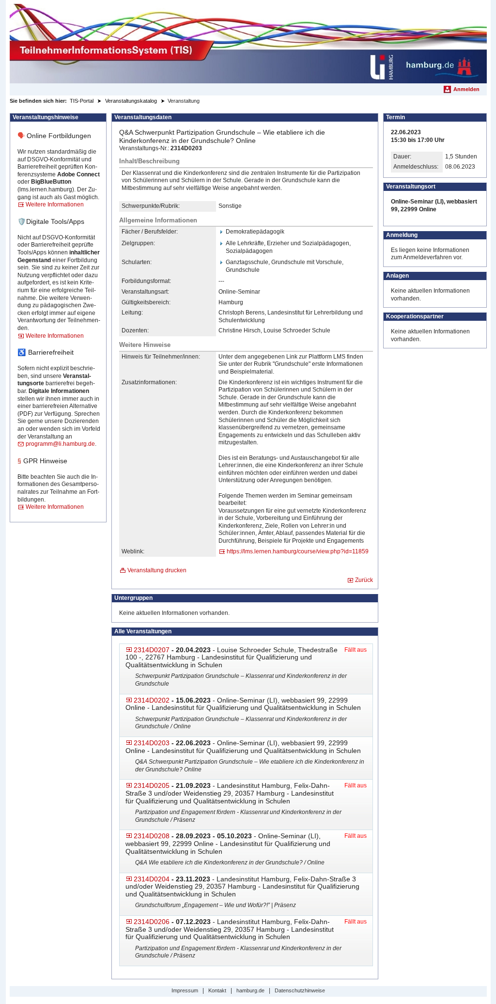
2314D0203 (152, 743)
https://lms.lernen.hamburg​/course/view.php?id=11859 (298, 551)
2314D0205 (152, 785)
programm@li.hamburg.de (60, 443)
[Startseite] (248, 43)
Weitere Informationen (55, 204)
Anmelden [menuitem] (466, 89)
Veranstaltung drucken (156, 570)
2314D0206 (152, 922)
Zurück (364, 580)
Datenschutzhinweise (300, 990)
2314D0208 (152, 836)
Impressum (184, 990)
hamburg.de (250, 990)
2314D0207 (152, 650)
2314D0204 (152, 879)
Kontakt (217, 990)
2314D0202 (152, 700)
